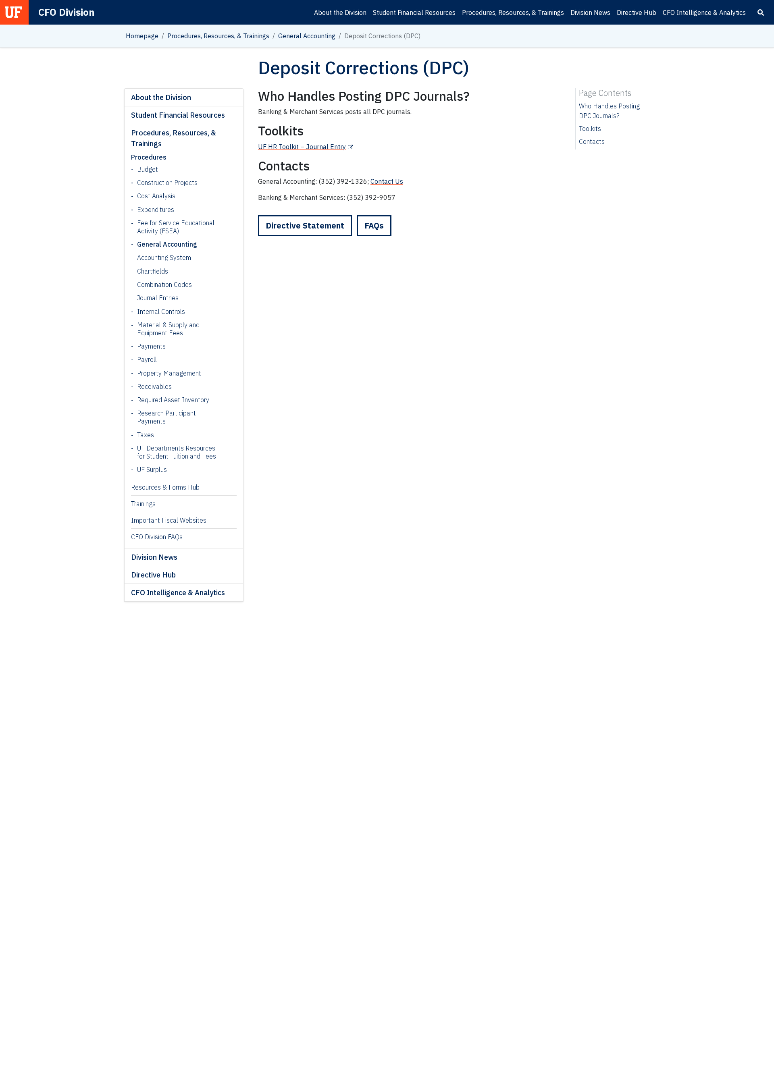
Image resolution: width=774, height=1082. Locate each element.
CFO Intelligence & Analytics (704, 12)
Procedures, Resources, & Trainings (513, 12)
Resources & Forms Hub (165, 487)
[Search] (760, 12)
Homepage (142, 36)
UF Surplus (152, 469)
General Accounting (306, 36)
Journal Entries (158, 298)
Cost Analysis (156, 196)
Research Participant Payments (166, 417)
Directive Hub (636, 12)
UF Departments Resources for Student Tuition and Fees (176, 452)
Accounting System (164, 257)
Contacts (592, 141)
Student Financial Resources (414, 12)
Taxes (145, 435)
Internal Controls (161, 311)
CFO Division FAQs (157, 537)
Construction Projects (167, 183)
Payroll (147, 359)
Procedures (148, 157)
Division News (590, 12)
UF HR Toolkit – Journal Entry (302, 147)
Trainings (143, 504)
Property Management (169, 373)
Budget (147, 169)
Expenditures (155, 210)
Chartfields (152, 271)
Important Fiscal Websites (168, 520)
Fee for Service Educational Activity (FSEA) (175, 227)
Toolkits (590, 129)
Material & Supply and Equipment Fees (168, 329)
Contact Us (386, 181)
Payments (151, 346)
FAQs (374, 225)
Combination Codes (164, 284)
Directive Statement (305, 225)
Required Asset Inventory (173, 400)
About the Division (340, 12)
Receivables (154, 386)
